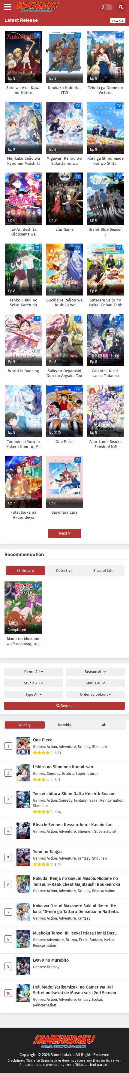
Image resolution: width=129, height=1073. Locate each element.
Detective (64, 570)
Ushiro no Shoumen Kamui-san (63, 766)
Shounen (99, 746)
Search (66, 706)
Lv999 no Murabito (51, 960)
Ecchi (83, 939)
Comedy (53, 773)
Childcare (25, 570)
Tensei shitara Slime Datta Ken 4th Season (74, 793)
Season (94, 672)
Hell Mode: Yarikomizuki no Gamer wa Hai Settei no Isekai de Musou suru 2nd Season (74, 990)
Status (94, 683)
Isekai (93, 800)
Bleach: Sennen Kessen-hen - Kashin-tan (72, 824)
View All (118, 20)
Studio (32, 683)
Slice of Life (103, 570)
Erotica (68, 773)
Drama (71, 939)
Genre (32, 672)
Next (63, 533)
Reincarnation (111, 800)
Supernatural (87, 773)
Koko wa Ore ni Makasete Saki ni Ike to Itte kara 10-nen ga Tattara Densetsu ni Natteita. (76, 909)
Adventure (67, 746)
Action (52, 746)
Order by (94, 694)
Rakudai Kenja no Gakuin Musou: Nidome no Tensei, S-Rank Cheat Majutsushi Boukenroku (76, 881)
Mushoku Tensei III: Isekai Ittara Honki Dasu (75, 933)
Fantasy (84, 746)
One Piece (42, 740)
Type (32, 694)
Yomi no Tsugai (47, 851)
